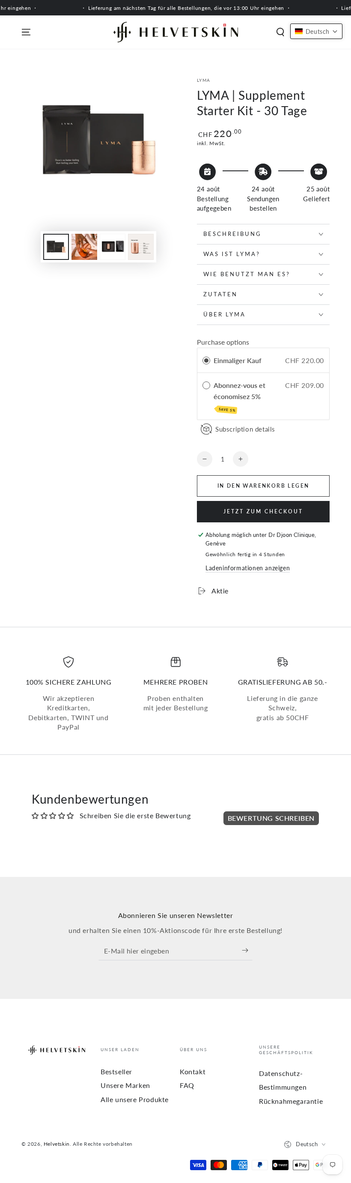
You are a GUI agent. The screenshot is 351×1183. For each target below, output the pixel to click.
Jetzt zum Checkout (263, 511)
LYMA (203, 80)
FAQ (187, 1085)
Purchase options (223, 342)
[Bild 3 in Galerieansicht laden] (112, 247)
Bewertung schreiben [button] (271, 818)
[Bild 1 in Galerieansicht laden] (56, 247)
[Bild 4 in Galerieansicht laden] (141, 247)
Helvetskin (57, 1144)
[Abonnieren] (247, 950)
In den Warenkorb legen (263, 486)
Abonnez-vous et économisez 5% (239, 396)
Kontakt (192, 1071)
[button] (280, 32)
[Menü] (26, 32)
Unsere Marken (125, 1085)
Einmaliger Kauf (238, 360)
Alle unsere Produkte (135, 1099)
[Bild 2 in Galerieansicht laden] (84, 247)
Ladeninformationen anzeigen (247, 568)
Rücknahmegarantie (291, 1101)
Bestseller (116, 1071)
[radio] (206, 360)
